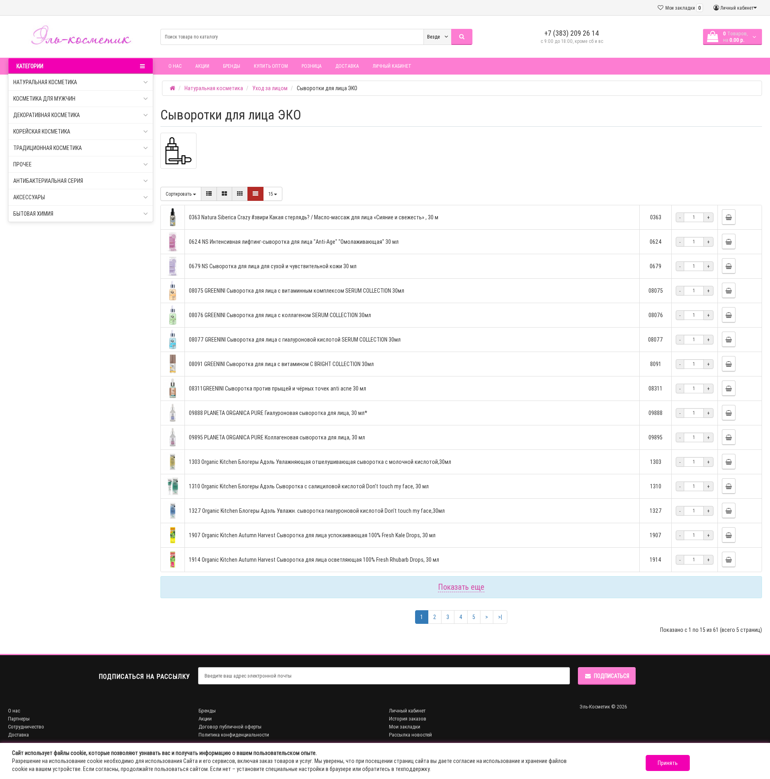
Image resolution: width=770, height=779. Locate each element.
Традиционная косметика (47, 148)
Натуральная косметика (45, 82)
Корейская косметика (41, 131)
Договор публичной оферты (230, 726)
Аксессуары (29, 197)
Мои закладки (404, 726)
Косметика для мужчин (44, 98)
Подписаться (611, 676)
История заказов (407, 718)
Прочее (22, 164)
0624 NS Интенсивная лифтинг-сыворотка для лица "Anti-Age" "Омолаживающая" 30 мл (294, 241)
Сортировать (179, 194)
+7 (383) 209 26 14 (571, 33)
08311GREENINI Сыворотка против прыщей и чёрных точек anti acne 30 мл (277, 388)
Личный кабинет (392, 66)
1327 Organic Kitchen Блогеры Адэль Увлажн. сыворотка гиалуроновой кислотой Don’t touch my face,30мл (317, 510)
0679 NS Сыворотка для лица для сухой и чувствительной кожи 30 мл (273, 266)
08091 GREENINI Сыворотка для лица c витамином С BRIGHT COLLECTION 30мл (281, 364)
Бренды (231, 66)
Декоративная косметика (46, 115)
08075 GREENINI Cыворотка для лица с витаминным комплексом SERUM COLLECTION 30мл (296, 290)
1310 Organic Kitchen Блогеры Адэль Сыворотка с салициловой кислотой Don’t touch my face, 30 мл (309, 486)
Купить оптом (271, 66)
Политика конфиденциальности (234, 734)
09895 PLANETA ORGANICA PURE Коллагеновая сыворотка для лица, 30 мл (277, 437)
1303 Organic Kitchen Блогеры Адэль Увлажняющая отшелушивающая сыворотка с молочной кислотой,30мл (320, 461)
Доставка (347, 66)
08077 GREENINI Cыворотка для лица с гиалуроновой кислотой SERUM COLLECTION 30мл (295, 339)
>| (500, 617)
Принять (668, 763)
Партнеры (19, 718)
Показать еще (461, 587)
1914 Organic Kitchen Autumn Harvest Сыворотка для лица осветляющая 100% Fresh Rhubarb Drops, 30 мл (314, 559)
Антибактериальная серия (48, 180)
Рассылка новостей (410, 734)
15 (271, 194)
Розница (312, 66)
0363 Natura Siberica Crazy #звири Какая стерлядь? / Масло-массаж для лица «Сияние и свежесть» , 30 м (313, 217)
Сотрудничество (26, 726)
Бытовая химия (33, 213)
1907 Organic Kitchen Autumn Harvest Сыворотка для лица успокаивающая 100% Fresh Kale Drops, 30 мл (312, 535)
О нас (175, 66)
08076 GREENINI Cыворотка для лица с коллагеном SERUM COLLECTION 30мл (280, 315)
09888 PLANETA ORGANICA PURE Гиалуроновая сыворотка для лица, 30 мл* (278, 413)
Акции (202, 66)
